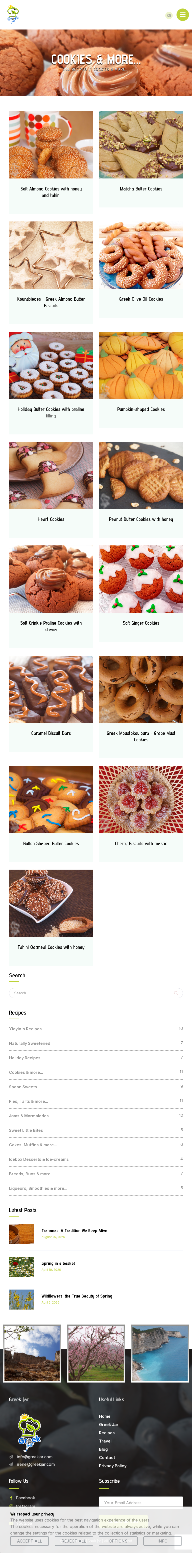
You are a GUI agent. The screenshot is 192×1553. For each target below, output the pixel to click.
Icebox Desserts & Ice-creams (39, 1159)
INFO (163, 1541)
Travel (105, 1441)
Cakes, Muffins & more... (33, 1144)
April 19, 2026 (51, 1270)
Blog (103, 1449)
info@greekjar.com (34, 1456)
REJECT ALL (74, 1541)
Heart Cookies (51, 519)
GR (169, 15)
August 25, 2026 (53, 1237)
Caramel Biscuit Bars (51, 733)
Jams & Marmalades (29, 1115)
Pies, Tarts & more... (28, 1101)
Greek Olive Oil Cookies (141, 299)
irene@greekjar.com (36, 1464)
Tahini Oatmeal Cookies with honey (51, 947)
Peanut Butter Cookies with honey (141, 519)
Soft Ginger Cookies (141, 623)
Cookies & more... (26, 1072)
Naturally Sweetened (29, 1043)
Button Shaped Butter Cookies (51, 843)
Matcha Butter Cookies (141, 189)
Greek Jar (108, 1424)
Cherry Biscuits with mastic (141, 843)
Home (104, 1416)
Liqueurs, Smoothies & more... (38, 1188)
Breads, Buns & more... (31, 1173)
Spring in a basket (58, 1263)
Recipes (107, 1432)
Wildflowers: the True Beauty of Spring (77, 1296)
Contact (107, 1457)
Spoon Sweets (23, 1086)
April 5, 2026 (51, 1302)
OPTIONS (118, 1541)
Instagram (25, 1506)
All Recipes (75, 69)
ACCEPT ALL (29, 1541)
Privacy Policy (112, 1465)
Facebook (25, 1497)
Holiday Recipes (24, 1057)
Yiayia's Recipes (25, 1028)
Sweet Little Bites (26, 1130)
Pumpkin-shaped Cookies (141, 409)
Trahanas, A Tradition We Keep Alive (74, 1230)
